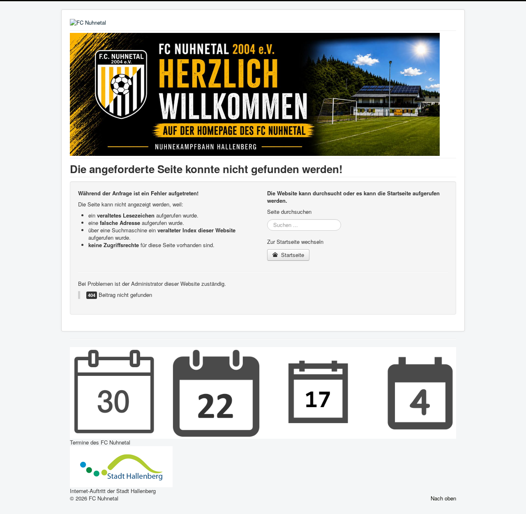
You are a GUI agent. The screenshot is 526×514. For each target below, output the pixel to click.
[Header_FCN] (255, 93)
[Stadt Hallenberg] (121, 466)
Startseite (291, 255)
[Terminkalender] (263, 392)
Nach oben (443, 498)
